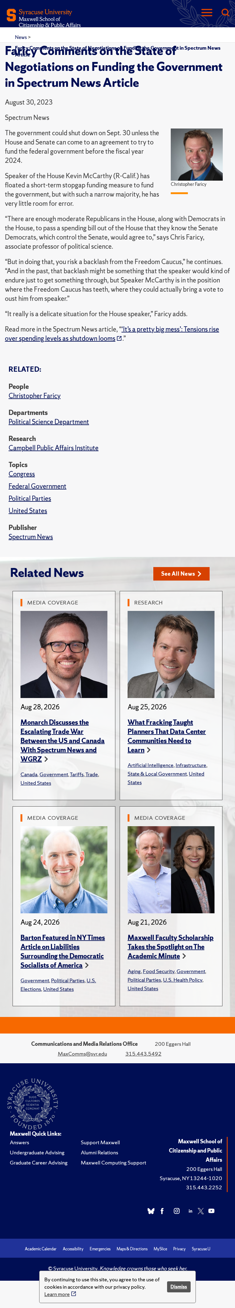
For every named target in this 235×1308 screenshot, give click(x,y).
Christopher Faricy (35, 395)
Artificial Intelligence (150, 765)
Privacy (179, 1249)
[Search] (225, 13)
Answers (19, 1142)
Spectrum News (31, 536)
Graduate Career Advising (39, 1162)
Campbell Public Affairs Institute (54, 447)
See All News (178, 573)
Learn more (57, 1294)
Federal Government (37, 486)
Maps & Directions (132, 1249)
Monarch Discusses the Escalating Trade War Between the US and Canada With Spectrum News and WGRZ (63, 741)
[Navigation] (206, 13)
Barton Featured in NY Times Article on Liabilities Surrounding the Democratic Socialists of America (63, 951)
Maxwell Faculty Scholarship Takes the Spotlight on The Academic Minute (171, 947)
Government (53, 774)
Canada (29, 774)
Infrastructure (191, 765)
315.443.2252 (204, 1187)
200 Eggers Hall (204, 1168)
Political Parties (30, 498)
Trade (91, 774)
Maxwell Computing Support (113, 1162)
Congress (22, 474)
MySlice (160, 1249)
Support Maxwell (100, 1142)
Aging (134, 971)
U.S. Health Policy (182, 979)
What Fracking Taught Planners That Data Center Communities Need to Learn (167, 736)
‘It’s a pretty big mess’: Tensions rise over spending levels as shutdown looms (112, 334)
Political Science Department (49, 421)
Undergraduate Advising (37, 1152)
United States (28, 510)
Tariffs (77, 774)
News (21, 37)
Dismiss (178, 1286)
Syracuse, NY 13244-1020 (191, 1178)
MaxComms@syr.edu (82, 1053)
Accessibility (73, 1249)
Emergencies (100, 1249)
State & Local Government (157, 773)
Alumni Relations (99, 1152)
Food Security (158, 971)
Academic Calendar (41, 1249)
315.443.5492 (143, 1053)
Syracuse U (201, 1249)
